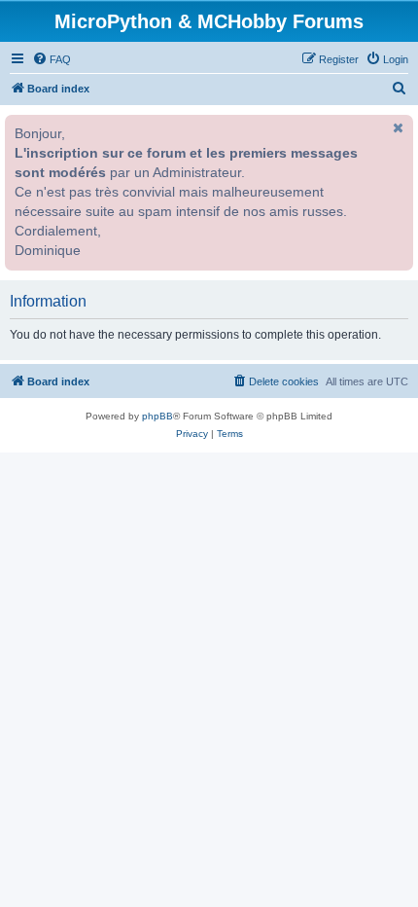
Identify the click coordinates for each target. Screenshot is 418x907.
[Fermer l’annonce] (396, 127)
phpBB (157, 416)
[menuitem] (51, 59)
